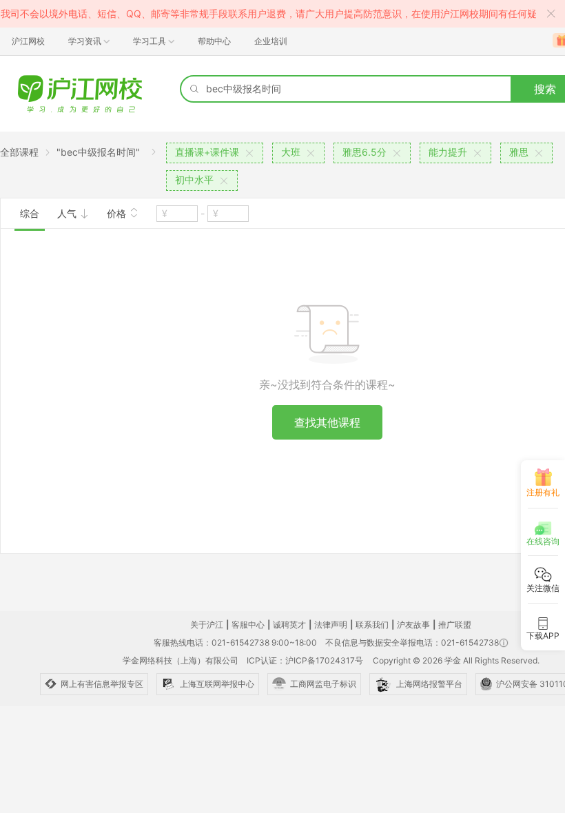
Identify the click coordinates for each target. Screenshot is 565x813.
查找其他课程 (327, 422)
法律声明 (330, 624)
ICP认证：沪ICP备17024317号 (305, 660)
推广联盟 (454, 624)
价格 (118, 213)
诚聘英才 (289, 624)
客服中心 (248, 624)
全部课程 (19, 152)
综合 (29, 213)
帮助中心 (214, 41)
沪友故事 (413, 624)
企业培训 (270, 41)
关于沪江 (206, 624)
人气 (68, 213)
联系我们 (372, 624)
